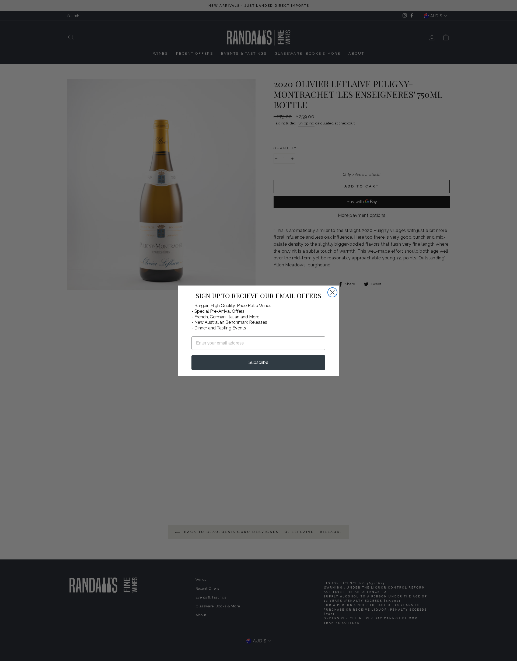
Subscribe (258, 362)
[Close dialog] (332, 292)
